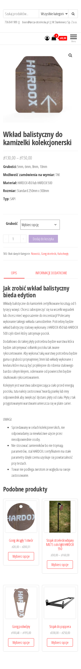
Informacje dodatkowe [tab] (51, 272)
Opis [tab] (14, 272)
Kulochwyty (63, 254)
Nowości (35, 254)
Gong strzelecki (48, 254)
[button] (70, 55)
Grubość (12, 223)
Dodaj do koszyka (43, 238)
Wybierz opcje (21, 556)
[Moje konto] (47, 38)
